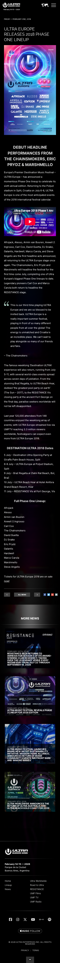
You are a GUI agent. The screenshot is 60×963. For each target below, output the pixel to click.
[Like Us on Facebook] (10, 919)
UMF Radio (35, 901)
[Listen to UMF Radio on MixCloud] (41, 919)
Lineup (8, 885)
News (8, 889)
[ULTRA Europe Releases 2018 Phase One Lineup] (30, 134)
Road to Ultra (37, 885)
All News (22, 595)
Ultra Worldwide (38, 881)
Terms (35, 950)
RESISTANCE (37, 889)
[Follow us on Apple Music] (30, 931)
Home (8, 881)
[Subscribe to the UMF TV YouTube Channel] (33, 919)
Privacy (25, 950)
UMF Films (35, 893)
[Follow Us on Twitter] (25, 919)
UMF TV (34, 897)
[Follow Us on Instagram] (18, 919)
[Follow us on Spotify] (49, 919)
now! (6, 581)
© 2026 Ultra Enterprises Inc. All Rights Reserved (30, 943)
